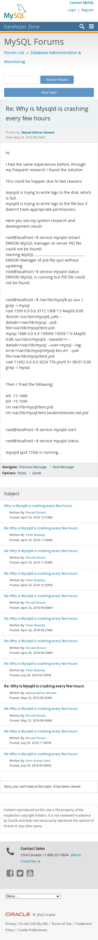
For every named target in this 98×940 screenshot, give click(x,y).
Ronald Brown (36, 512)
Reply (22, 473)
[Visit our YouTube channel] (30, 875)
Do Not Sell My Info (33, 924)
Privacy (10, 924)
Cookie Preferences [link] (32, 930)
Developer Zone (21, 26)
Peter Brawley (35, 535)
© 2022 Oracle (44, 914)
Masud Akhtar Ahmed (41, 693)
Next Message (63, 467)
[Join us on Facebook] (9, 875)
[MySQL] (15, 11)
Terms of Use (61, 924)
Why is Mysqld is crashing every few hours (38, 505)
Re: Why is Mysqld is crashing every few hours (41, 528)
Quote (36, 473)
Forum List (14, 52)
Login (72, 10)
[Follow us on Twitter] (20, 875)
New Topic (49, 92)
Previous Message (33, 467)
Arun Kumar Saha (38, 760)
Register (87, 10)
